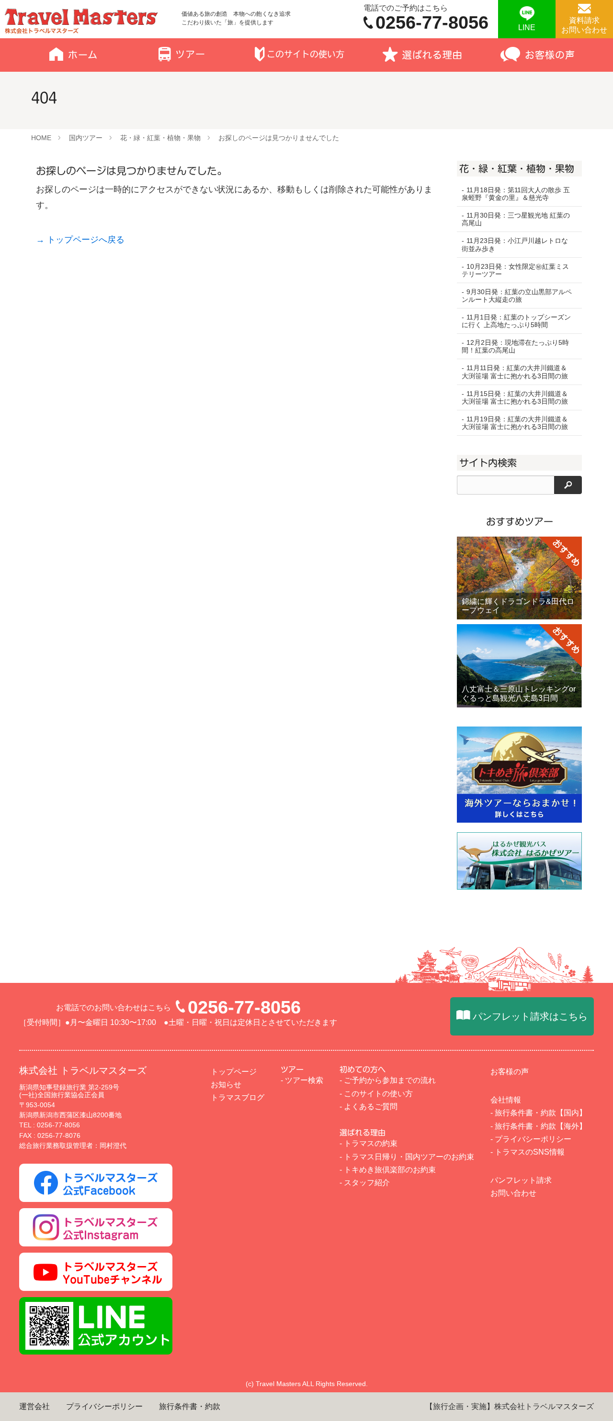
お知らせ (226, 1084)
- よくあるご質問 (368, 1106)
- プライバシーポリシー (530, 1139)
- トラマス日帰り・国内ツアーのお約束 (407, 1157)
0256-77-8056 (244, 1007)
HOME (41, 138)
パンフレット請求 (521, 1180)
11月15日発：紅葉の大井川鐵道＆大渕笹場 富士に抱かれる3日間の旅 (515, 397)
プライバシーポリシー (104, 1406)
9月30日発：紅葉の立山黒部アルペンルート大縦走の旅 (517, 295)
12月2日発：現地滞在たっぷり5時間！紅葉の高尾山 (515, 346)
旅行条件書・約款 (189, 1406)
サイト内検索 (488, 462)
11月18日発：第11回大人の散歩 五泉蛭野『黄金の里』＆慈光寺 (516, 193)
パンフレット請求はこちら (530, 1016)
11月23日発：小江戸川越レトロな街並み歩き (515, 244)
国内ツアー (85, 138)
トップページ (234, 1072)
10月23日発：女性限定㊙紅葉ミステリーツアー (515, 270)
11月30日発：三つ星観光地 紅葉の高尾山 (516, 219)
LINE (526, 27)
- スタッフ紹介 (365, 1183)
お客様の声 (509, 1072)
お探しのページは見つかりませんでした (278, 138)
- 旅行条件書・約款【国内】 (538, 1113)
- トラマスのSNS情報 (527, 1152)
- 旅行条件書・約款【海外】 (538, 1126)
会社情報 (505, 1100)
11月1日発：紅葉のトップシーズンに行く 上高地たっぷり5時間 (516, 321)
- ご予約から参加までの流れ (388, 1080)
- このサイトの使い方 (376, 1094)
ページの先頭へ (589, 1397)
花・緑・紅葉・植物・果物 (160, 138)
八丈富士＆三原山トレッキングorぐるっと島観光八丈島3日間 (519, 693)
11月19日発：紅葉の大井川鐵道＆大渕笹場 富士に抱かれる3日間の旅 (515, 422)
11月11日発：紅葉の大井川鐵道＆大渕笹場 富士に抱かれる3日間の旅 (515, 371)
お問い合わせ (513, 1193)
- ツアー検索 (302, 1080)
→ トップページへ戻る (80, 239)
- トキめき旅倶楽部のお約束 (388, 1170)
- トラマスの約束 (368, 1143)
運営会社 (34, 1406)
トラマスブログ (237, 1097)
